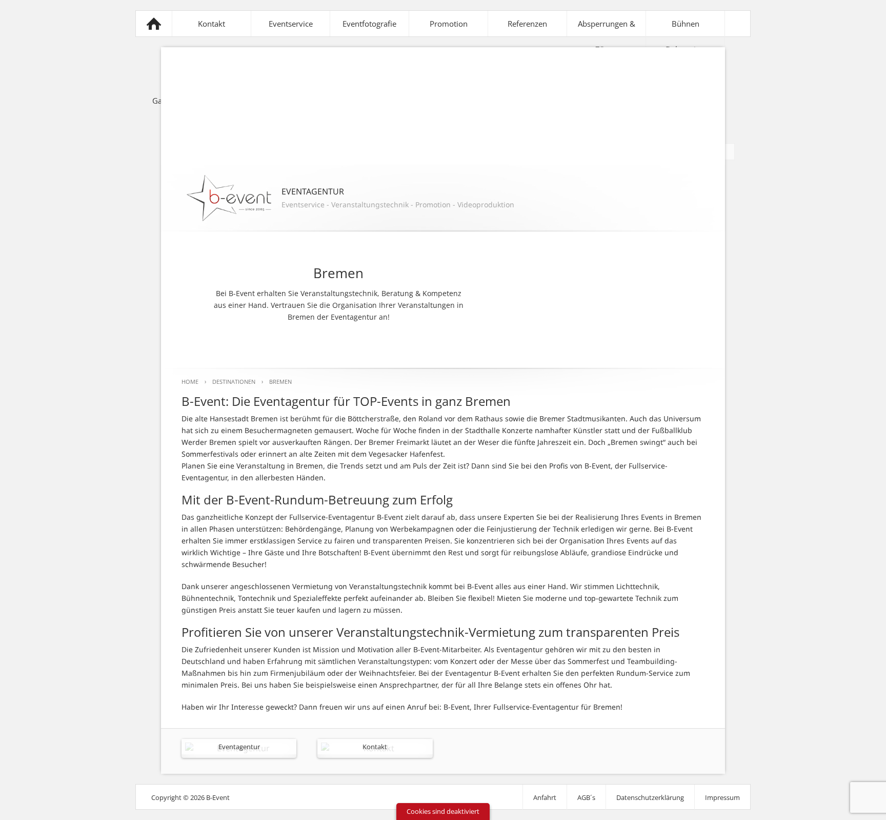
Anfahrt (544, 797)
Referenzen (527, 23)
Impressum (722, 797)
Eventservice (291, 23)
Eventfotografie (369, 23)
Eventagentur (239, 746)
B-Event (154, 23)
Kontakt (211, 23)
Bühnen (685, 23)
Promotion (449, 23)
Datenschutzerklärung (650, 797)
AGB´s (586, 797)
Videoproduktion (485, 204)
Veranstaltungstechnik (370, 204)
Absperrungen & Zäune (606, 36)
